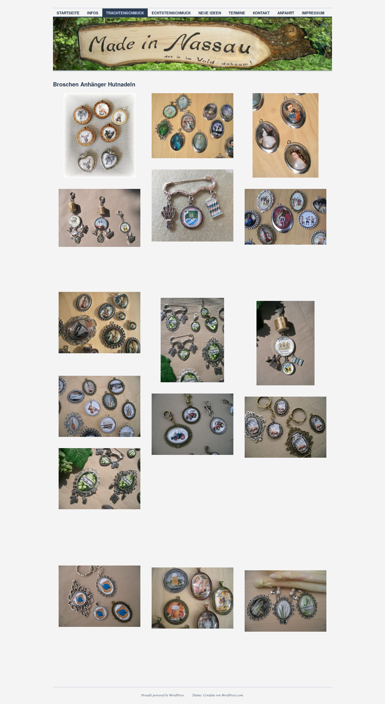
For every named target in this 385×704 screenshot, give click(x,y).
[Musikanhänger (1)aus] (285, 217)
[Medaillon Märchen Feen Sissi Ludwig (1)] (192, 125)
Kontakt (261, 12)
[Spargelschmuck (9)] (285, 600)
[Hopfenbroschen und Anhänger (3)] (192, 340)
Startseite (68, 12)
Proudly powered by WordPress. (163, 695)
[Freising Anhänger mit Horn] (99, 218)
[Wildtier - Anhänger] (99, 135)
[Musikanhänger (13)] (99, 406)
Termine (237, 12)
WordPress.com (232, 695)
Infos (92, 12)
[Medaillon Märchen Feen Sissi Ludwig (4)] (285, 135)
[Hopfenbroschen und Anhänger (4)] (99, 478)
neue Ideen (209, 12)
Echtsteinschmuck (171, 12)
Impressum (313, 12)
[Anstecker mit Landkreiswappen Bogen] (192, 205)
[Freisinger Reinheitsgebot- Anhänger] (285, 343)
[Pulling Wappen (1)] (99, 596)
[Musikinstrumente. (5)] (99, 322)
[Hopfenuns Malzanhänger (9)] (192, 598)
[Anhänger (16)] (192, 424)
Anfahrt (285, 12)
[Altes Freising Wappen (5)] (285, 427)
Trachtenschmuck (125, 12)
